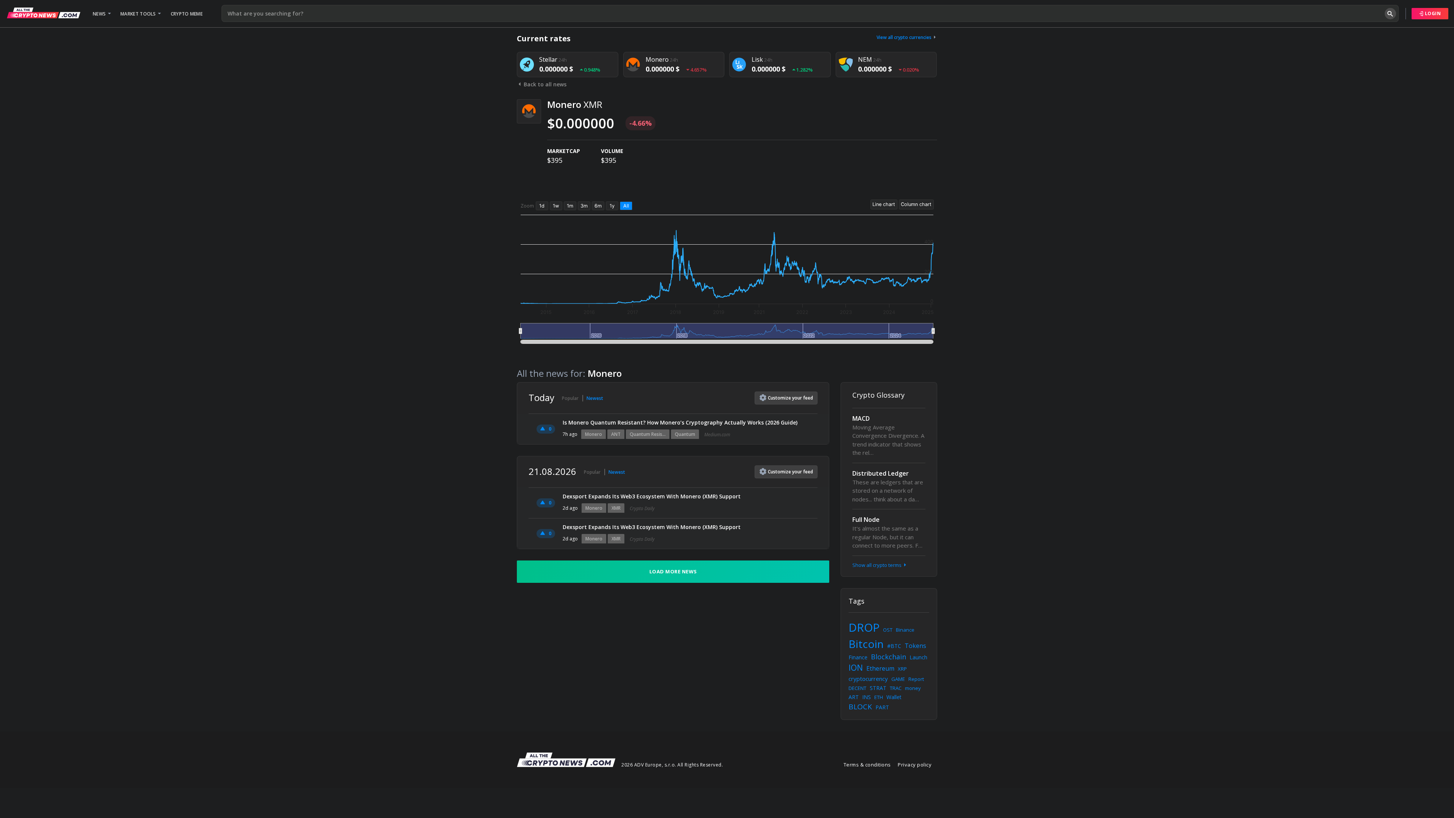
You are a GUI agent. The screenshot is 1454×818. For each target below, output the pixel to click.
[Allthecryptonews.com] (43, 13)
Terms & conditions (867, 764)
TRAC (896, 688)
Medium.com (717, 434)
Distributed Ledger (880, 473)
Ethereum (880, 668)
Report (916, 679)
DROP (864, 627)
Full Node (866, 519)
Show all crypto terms (877, 565)
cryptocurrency (868, 678)
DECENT (857, 688)
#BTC (894, 645)
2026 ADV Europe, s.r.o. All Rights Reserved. (672, 765)
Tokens (915, 646)
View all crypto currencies (905, 37)
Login (1432, 13)
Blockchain (888, 656)
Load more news (673, 571)
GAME (898, 679)
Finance (858, 657)
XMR (616, 508)
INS (866, 697)
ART (854, 697)
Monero (593, 434)
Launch (918, 657)
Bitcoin (866, 644)
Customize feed (790, 398)
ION (856, 667)
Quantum (685, 434)
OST (887, 629)
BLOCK (860, 707)
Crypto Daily (642, 508)
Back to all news (544, 84)
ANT (616, 434)
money (913, 688)
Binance (905, 629)
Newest (595, 398)
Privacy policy (914, 764)
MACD (861, 418)
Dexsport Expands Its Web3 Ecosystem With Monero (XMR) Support (652, 496)
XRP (902, 668)
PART (882, 707)
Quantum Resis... (648, 434)
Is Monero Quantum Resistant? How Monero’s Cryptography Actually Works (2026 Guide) (680, 422)
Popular (570, 398)
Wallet (894, 697)
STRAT (878, 688)
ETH (878, 697)
